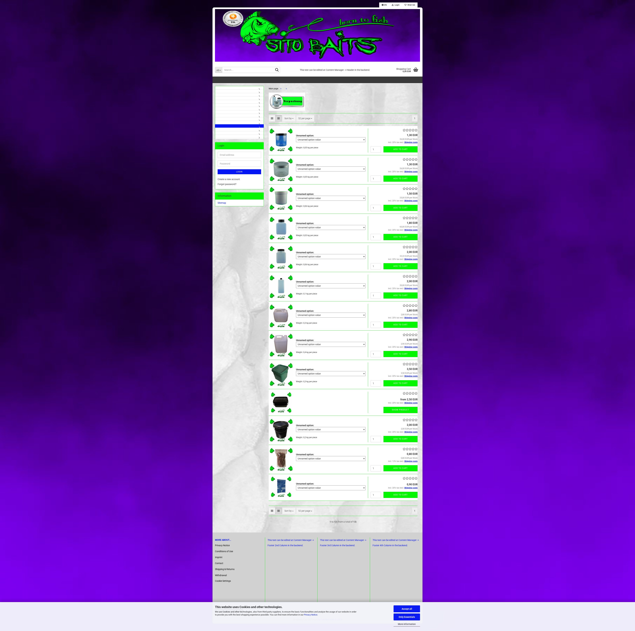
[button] (384, 4)
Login (239, 172)
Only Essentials (407, 617)
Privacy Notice (310, 614)
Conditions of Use (224, 551)
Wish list (410, 5)
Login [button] (397, 5)
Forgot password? (227, 184)
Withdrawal (221, 575)
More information (407, 624)
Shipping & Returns (224, 569)
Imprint (218, 557)
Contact (219, 563)
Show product (400, 410)
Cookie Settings (223, 581)
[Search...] (277, 70)
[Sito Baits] (317, 35)
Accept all (407, 609)
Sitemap (222, 203)
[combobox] (289, 118)
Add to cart (400, 149)
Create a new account (229, 179)
